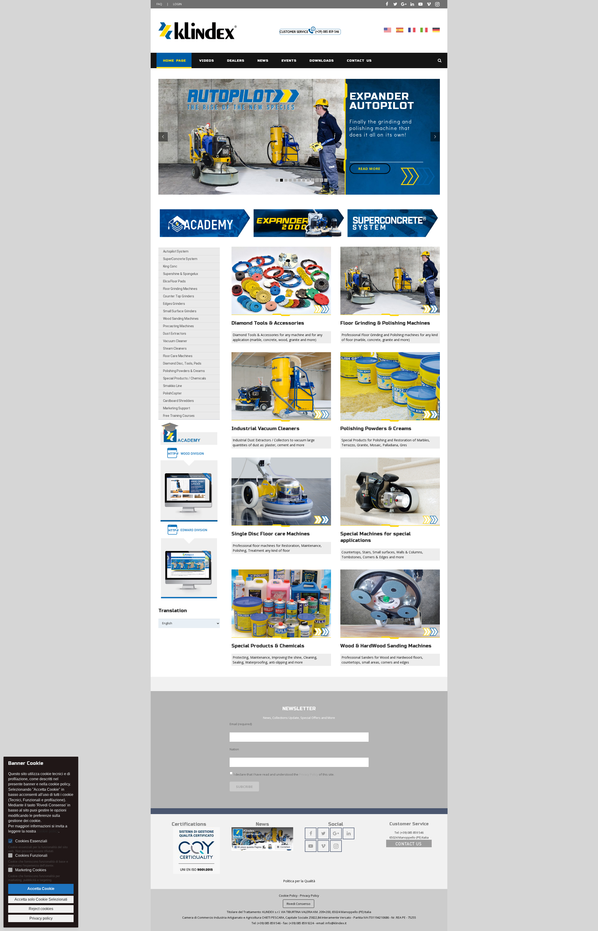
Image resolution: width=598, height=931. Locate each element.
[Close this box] (391, 389)
